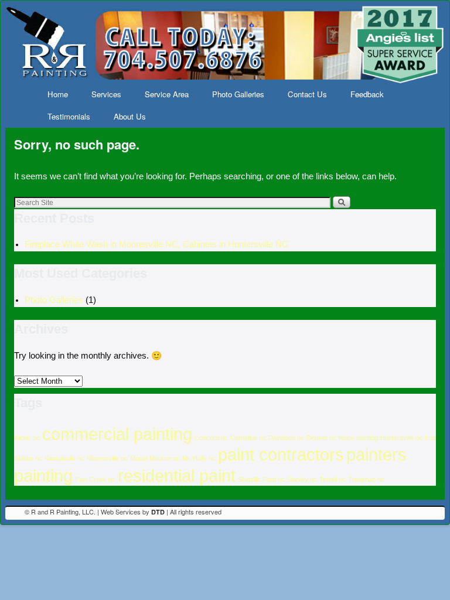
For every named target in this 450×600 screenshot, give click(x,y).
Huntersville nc (401, 437)
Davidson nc (286, 437)
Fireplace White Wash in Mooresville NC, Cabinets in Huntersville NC (156, 244)
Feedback (367, 94)
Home (57, 94)
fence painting (358, 437)
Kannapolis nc (64, 458)
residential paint (177, 475)
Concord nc (211, 437)
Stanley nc (302, 479)
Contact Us (307, 94)
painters (376, 454)
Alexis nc (27, 437)
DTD (158, 511)
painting (43, 475)
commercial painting (117, 434)
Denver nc (321, 437)
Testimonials (68, 116)
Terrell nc (332, 479)
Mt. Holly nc (199, 458)
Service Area (167, 94)
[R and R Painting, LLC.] (225, 44)
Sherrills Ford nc (261, 479)
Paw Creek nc (95, 479)
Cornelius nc (248, 437)
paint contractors (281, 454)
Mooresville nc (107, 458)
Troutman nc (366, 479)
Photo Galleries (238, 94)
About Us (130, 116)
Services (106, 94)
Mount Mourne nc (155, 458)
